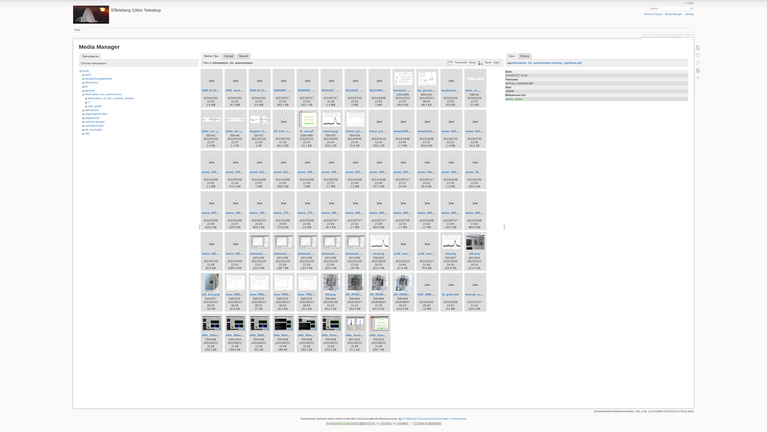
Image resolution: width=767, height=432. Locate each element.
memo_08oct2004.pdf (432, 172)
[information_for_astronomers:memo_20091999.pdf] (403, 201)
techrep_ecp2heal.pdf (480, 294)
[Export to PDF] (697, 70)
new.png (378, 253)
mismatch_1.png (261, 253)
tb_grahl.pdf (450, 294)
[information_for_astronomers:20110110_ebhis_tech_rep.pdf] (356, 79)
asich (88, 74)
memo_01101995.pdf (263, 172)
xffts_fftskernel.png (287, 335)
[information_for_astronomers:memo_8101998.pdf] (212, 201)
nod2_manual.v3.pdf (431, 253)
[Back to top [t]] (697, 78)
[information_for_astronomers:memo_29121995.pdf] (236, 242)
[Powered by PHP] (367, 423)
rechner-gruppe (95, 121)
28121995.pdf (379, 90)
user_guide (95, 106)
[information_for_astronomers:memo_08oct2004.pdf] (427, 160)
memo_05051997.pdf (383, 172)
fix (86, 86)
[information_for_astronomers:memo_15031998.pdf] (260, 201)
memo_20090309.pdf (383, 212)
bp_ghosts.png (427, 90)
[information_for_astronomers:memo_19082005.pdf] (332, 201)
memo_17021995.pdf (288, 212)
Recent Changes (653, 14)
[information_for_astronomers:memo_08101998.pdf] (451, 160)
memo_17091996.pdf (312, 212)
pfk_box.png (211, 294)
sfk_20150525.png (358, 294)
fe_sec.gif (306, 131)
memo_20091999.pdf (407, 212)
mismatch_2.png (309, 253)
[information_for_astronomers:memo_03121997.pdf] (356, 160)
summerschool (94, 125)
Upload (228, 56)
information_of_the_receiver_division (111, 98)
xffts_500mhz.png (238, 335)
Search (692, 8)
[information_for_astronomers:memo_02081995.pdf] (308, 160)
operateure (92, 110)
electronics (91, 82)
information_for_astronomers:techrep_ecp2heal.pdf (546, 62)
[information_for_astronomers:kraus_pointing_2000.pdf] (379, 120)
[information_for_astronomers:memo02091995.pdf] (403, 120)
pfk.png (474, 253)
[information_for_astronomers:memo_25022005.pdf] (451, 201)
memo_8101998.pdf (215, 212)
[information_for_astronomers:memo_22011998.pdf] (427, 201)
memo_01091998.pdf (216, 172)
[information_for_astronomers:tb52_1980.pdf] (427, 283)
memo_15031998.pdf (264, 212)
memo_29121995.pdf (240, 253)
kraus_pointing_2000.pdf (387, 131)
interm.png (330, 131)
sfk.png (330, 294)
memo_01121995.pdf (287, 172)
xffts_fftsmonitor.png (336, 335)
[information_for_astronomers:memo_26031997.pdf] (475, 201)
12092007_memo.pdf (288, 90)
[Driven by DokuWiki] (433, 423)
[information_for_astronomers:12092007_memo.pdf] (284, 79)
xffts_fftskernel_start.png (315, 335)
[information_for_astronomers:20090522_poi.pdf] (308, 79)
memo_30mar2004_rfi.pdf (482, 172)
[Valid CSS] (400, 423)
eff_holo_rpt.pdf (285, 131)
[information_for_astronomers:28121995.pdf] (379, 79)
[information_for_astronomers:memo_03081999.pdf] (332, 160)
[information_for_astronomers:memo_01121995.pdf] (284, 160)
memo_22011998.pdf (431, 212)
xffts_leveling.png (358, 335)
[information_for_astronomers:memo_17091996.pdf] (308, 201)
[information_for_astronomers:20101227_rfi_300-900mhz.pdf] (332, 79)
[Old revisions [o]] (697, 55)
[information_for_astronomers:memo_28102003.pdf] (212, 242)
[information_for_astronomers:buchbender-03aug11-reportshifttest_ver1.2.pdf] (451, 79)
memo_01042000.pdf (479, 131)
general (89, 90)
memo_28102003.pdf (216, 253)
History (524, 56)
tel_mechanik (93, 129)
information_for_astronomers (103, 94)
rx (89, 102)
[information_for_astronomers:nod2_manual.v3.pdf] (427, 242)
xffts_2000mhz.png (263, 335)
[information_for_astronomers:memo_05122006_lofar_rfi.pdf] (403, 160)
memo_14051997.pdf (240, 212)
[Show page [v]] (697, 47)
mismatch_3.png (357, 253)
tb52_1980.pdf (427, 294)
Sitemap (689, 14)
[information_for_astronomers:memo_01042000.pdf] (475, 120)
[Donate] (350, 423)
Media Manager (673, 14)
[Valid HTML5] (383, 423)
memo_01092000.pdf (240, 172)
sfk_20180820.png (382, 294)
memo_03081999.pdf (336, 172)
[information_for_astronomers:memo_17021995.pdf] (284, 201)
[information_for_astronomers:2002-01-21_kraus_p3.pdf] (260, 79)
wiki (87, 133)
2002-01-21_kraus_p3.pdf (267, 90)
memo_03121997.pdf (360, 172)
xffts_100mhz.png (214, 335)
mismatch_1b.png (286, 253)
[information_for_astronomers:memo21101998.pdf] (427, 120)
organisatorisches (96, 113)
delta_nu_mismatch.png (481, 90)
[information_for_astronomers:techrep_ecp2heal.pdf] (475, 283)
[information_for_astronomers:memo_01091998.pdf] (212, 160)
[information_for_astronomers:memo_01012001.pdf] (451, 120)
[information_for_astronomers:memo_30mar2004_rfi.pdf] (475, 160)
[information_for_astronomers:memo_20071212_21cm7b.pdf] (356, 201)
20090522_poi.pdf (310, 90)
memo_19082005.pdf (336, 212)
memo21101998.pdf (430, 131)
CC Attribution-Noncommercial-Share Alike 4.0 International (434, 418)
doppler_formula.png (264, 131)
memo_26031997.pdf (479, 212)
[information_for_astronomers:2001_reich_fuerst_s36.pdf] (236, 79)
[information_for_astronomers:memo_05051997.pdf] (379, 160)
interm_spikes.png (358, 131)
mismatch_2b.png (334, 253)
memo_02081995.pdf (312, 172)
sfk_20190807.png (405, 294)
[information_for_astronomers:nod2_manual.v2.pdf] (403, 242)
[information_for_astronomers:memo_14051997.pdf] (236, 201)
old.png (450, 253)
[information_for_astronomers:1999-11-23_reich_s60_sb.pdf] (212, 79)
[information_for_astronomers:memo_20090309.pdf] (379, 201)
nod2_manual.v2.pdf (407, 253)
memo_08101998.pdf (455, 172)
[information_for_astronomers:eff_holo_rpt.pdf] (284, 120)
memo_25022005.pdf (455, 212)
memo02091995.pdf (406, 131)
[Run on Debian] (417, 423)
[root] (85, 70)
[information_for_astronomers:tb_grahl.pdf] (451, 283)
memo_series (514, 99)
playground (92, 117)
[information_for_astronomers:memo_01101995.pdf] (260, 160)
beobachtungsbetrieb (98, 78)
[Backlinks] (697, 63)
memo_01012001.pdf (455, 131)
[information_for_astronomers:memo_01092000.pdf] (236, 160)
